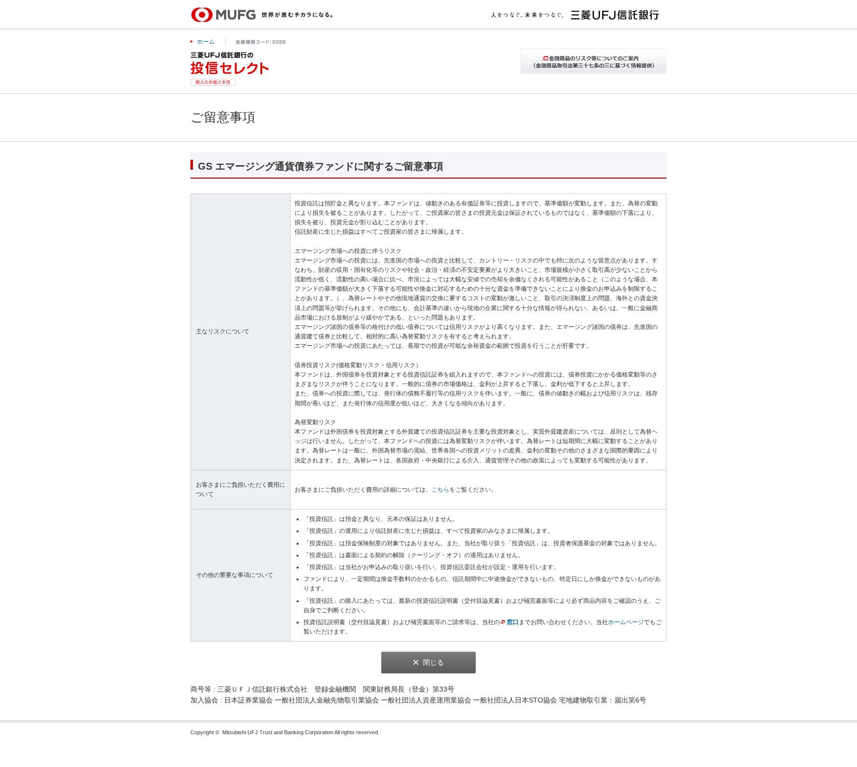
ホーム (206, 41)
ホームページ (626, 622)
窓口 (513, 622)
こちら (440, 489)
